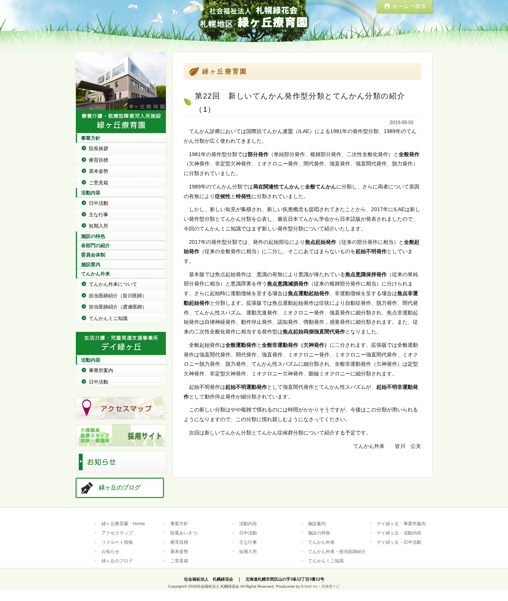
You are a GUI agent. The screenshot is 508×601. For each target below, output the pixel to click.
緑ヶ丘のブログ (120, 487)
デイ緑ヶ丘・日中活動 (399, 542)
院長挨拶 (98, 148)
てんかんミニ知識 (108, 318)
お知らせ (110, 551)
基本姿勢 (98, 171)
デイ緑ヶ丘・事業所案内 (401, 523)
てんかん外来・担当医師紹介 (337, 551)
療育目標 (98, 160)
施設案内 (90, 264)
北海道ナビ (330, 586)
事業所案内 (101, 370)
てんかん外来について (113, 284)
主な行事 (98, 214)
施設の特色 (93, 236)
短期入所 (98, 226)
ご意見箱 (98, 182)
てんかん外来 (95, 274)
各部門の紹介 (95, 245)
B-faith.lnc (309, 586)
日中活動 (98, 203)
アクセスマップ (117, 532)
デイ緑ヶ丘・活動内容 (399, 532)
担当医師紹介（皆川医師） (118, 295)
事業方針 (90, 138)
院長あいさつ (183, 532)
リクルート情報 (117, 542)
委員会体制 (93, 255)
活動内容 (90, 193)
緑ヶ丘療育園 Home (123, 523)
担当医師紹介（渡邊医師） (118, 307)
